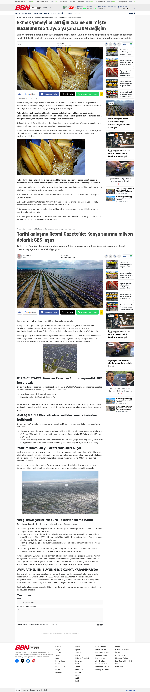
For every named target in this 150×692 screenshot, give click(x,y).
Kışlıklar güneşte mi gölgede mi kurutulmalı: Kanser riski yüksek (126, 73)
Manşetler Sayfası (102, 652)
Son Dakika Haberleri (123, 661)
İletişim (118, 652)
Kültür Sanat (60, 667)
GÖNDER (100, 625)
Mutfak (78, 672)
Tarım (77, 13)
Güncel (17, 13)
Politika (58, 669)
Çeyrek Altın (123, 7)
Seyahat (78, 661)
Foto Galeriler (100, 649)
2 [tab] (121, 184)
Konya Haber (27, 13)
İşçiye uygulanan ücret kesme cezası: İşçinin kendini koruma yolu (119, 153)
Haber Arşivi (120, 655)
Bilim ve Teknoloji (82, 658)
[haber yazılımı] (130, 690)
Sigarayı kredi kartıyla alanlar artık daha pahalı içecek (120, 363)
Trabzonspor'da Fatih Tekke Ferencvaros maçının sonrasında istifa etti (120, 180)
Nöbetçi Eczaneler (102, 669)
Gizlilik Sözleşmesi (122, 649)
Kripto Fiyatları (101, 664)
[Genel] (120, 108)
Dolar (80, 7)
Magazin (78, 655)
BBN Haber (21, 18)
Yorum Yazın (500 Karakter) (26, 606)
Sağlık (77, 664)
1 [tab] (118, 184)
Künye (117, 647)
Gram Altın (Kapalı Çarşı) (107, 7)
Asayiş (46, 13)
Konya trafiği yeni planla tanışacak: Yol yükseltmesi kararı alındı (126, 83)
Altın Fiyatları (100, 661)
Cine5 (117, 664)
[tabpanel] (120, 173)
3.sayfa (58, 652)
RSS (18, 690)
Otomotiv (79, 669)
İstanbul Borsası (101, 655)
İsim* (19, 599)
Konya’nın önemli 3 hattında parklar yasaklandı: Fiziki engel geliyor (126, 94)
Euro (90, 7)
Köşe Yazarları (100, 647)
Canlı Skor (119, 667)
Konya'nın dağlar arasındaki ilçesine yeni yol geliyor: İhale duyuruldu (126, 62)
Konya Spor (38, 13)
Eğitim (77, 649)
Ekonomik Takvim (102, 667)
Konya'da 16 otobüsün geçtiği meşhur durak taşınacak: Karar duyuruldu (126, 52)
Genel (29, 229)
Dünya (77, 647)
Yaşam (53, 13)
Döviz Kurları (100, 658)
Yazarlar (78, 652)
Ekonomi (70, 13)
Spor (57, 658)
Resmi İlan (61, 13)
